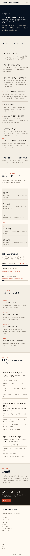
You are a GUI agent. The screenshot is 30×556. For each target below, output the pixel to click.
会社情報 (4, 524)
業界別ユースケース (6, 520)
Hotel (3, 539)
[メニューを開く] (26, 2)
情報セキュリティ (6, 530)
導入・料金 (4, 522)
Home (3, 542)
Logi (3, 544)
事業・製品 (4, 517)
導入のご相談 (6, 500)
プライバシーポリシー (7, 528)
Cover (3, 548)
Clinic (3, 546)
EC (2, 537)
